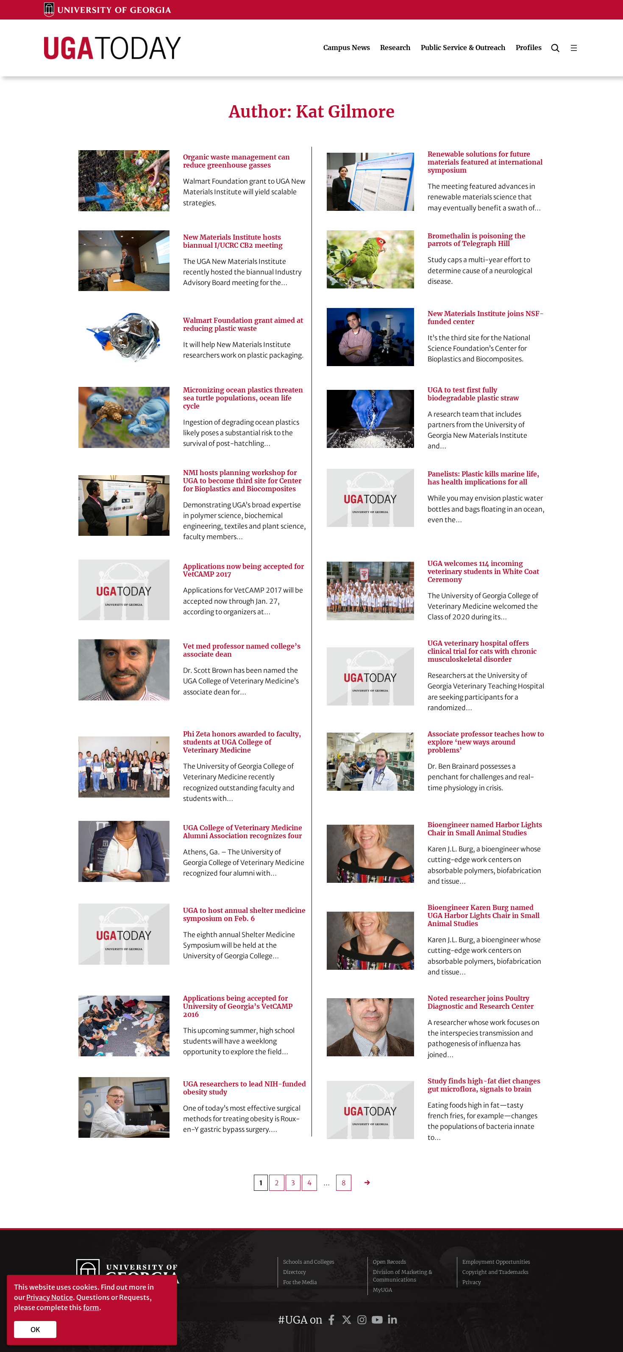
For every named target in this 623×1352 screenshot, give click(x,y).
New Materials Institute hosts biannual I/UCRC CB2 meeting (233, 241)
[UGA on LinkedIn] (392, 1320)
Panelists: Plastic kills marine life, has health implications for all (483, 478)
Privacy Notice (49, 1297)
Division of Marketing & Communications (402, 1276)
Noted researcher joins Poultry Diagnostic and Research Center (481, 1002)
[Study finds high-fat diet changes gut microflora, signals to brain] (370, 1110)
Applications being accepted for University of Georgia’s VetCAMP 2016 (237, 1006)
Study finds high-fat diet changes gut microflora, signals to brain (484, 1085)
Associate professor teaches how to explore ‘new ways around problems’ (486, 742)
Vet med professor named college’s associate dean (241, 650)
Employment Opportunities (496, 1262)
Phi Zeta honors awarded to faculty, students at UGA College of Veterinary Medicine (242, 742)
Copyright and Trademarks (495, 1272)
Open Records (389, 1262)
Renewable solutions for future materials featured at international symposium (485, 162)
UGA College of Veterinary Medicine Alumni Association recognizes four (242, 832)
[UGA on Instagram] (363, 1320)
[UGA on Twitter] (348, 1320)
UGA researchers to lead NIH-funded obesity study (244, 1088)
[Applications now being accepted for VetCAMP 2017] (124, 590)
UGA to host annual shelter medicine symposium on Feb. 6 (244, 915)
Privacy (471, 1282)
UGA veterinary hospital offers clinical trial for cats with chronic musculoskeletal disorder (482, 651)
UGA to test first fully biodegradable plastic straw (473, 394)
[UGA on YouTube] (378, 1320)
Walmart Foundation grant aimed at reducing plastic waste (243, 324)
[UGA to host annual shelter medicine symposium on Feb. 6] (124, 934)
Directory (294, 1272)
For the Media (300, 1282)
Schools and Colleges (308, 1262)
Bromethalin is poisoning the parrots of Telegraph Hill (477, 240)
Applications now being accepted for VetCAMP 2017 (243, 571)
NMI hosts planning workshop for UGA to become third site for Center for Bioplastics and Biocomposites (242, 481)
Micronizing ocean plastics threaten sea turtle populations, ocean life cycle (243, 398)
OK (35, 1329)
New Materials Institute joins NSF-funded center (486, 318)
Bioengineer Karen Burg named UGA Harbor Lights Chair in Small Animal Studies (484, 916)
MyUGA (382, 1290)
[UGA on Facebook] (332, 1320)
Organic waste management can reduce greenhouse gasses (236, 161)
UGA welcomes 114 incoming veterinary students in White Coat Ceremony (483, 572)
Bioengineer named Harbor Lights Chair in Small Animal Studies (485, 829)
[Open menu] (574, 48)
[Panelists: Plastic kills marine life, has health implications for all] (370, 498)
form (91, 1307)
